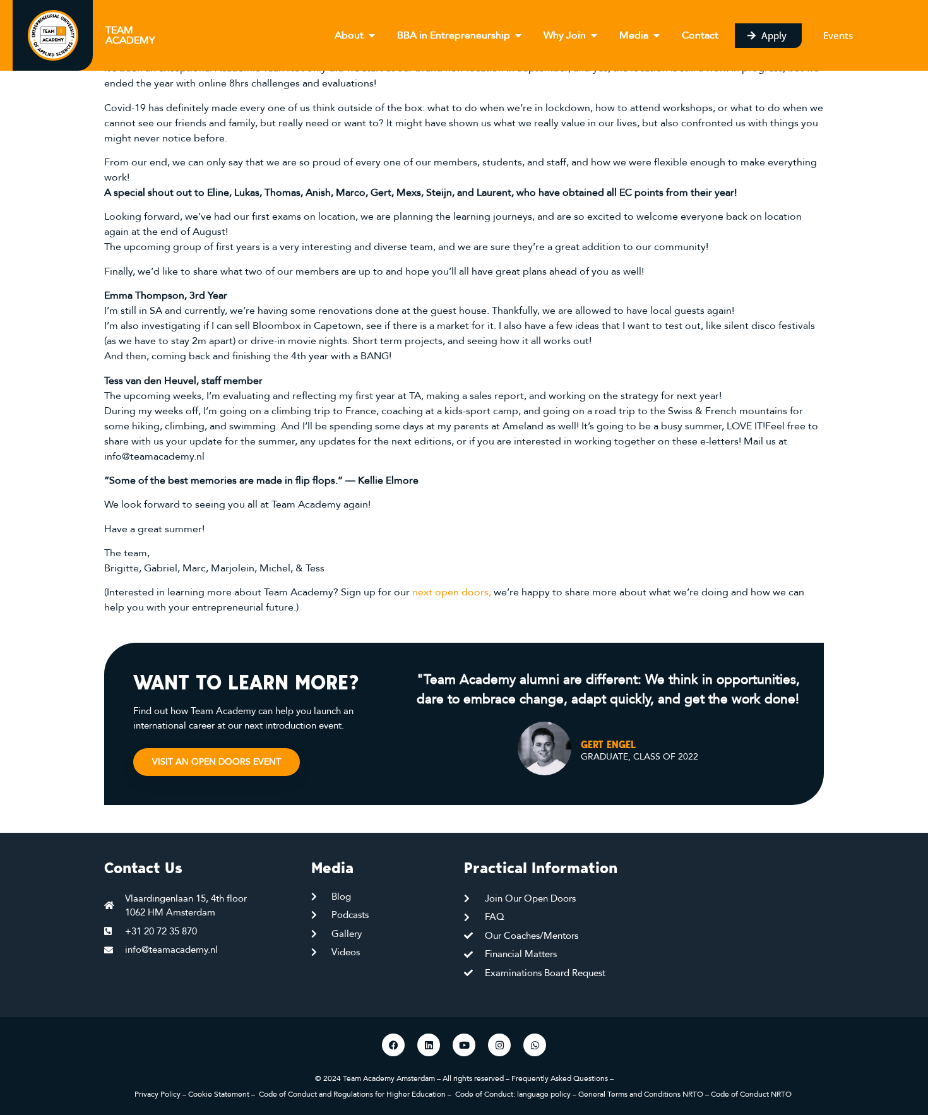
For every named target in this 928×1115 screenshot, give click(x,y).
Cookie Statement (218, 1094)
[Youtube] (464, 1045)
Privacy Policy (157, 1094)
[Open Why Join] (594, 35)
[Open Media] (656, 35)
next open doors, (451, 592)
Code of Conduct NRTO (752, 1094)
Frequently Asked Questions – (562, 1078)
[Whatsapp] (534, 1045)
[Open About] (372, 35)
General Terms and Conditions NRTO (641, 1094)
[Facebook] (393, 1045)
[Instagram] (499, 1045)
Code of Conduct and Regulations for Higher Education (352, 1094)
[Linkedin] (428, 1045)
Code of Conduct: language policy (513, 1094)
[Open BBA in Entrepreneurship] (518, 35)
